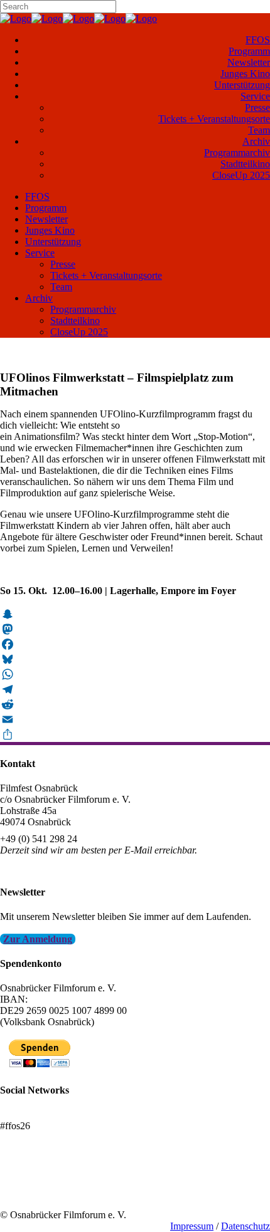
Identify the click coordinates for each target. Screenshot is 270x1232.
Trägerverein (25, 1192)
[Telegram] (135, 689)
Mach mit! (20, 1181)
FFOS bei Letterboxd (42, 1114)
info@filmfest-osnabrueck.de (57, 867)
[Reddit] (135, 704)
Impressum (191, 1226)
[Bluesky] (135, 659)
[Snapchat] (135, 614)
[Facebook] (135, 644)
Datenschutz (245, 1226)
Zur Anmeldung (37, 939)
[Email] (135, 719)
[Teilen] (135, 734)
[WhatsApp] (135, 674)
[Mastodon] (135, 629)
